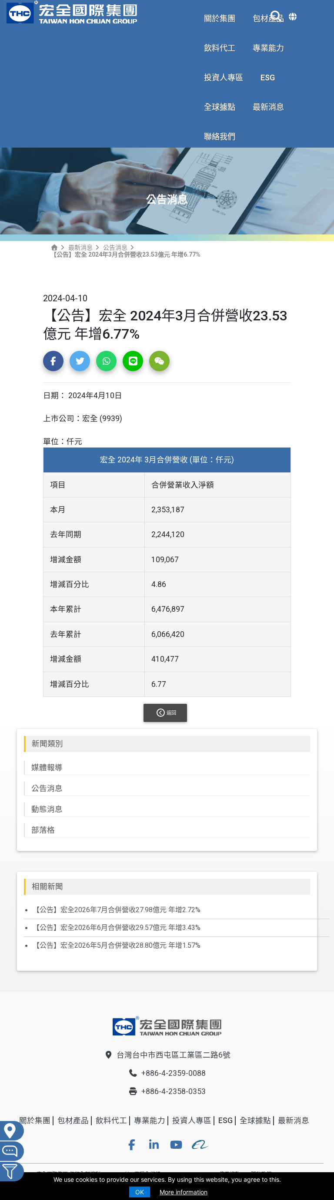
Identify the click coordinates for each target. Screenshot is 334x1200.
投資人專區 (223, 77)
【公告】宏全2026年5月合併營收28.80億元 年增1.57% (116, 945)
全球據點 (219, 107)
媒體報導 (47, 767)
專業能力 (268, 48)
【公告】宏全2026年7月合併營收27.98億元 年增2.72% (116, 910)
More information (183, 1192)
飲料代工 (219, 48)
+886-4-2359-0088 (173, 1073)
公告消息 (115, 247)
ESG (268, 77)
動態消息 (47, 809)
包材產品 (73, 1120)
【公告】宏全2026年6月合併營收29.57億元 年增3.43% (116, 927)
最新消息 (268, 107)
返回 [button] (171, 713)
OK (139, 1192)
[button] (53, 361)
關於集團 (219, 18)
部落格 (43, 830)
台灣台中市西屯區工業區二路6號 (173, 1055)
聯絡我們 (219, 136)
